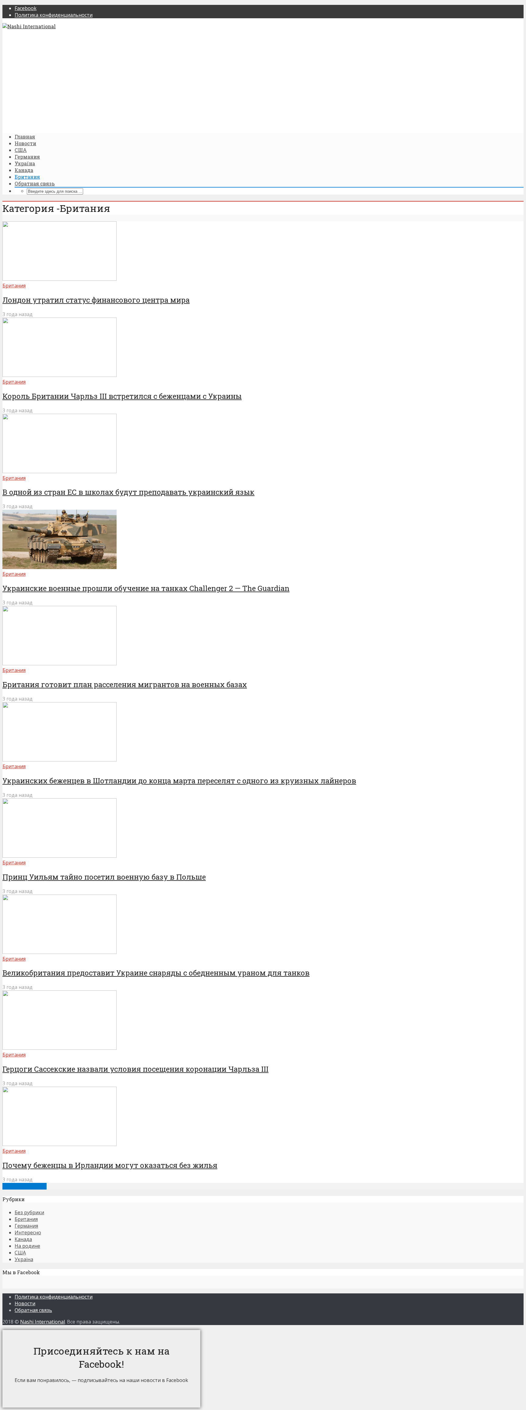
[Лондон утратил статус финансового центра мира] (59, 279)
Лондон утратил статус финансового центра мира (96, 300)
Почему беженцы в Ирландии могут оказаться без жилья (109, 1165)
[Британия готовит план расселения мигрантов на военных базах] (59, 663)
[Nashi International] (29, 26)
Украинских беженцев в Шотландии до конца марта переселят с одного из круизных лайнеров (179, 781)
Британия (27, 177)
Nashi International (42, 1321)
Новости (25, 143)
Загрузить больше (24, 1186)
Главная (25, 136)
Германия (27, 156)
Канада (24, 170)
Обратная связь (35, 183)
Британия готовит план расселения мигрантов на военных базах (124, 684)
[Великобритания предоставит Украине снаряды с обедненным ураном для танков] (59, 952)
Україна (25, 163)
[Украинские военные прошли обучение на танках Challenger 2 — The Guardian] (59, 567)
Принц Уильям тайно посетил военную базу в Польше (104, 877)
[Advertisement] (185, 81)
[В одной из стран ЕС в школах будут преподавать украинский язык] (59, 471)
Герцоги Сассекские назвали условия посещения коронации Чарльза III (135, 1069)
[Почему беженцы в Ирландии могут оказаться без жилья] (59, 1144)
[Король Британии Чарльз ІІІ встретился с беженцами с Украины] (59, 375)
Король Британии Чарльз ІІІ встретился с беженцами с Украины (122, 396)
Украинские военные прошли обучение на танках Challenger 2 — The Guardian (145, 588)
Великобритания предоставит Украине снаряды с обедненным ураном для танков (156, 973)
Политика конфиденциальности (54, 1296)
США (21, 150)
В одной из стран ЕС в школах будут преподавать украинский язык (128, 492)
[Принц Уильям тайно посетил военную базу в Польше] (59, 856)
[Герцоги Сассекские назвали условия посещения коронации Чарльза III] (59, 1048)
